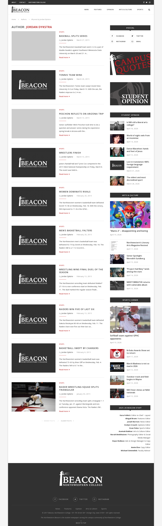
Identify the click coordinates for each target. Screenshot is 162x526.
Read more (63, 57)
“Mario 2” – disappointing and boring (129, 230)
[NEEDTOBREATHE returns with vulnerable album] (117, 285)
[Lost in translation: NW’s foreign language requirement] (117, 165)
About (14, 2)
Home (14, 19)
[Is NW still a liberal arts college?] (117, 125)
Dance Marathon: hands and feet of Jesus (137, 150)
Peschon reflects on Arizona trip (81, 113)
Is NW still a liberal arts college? (137, 123)
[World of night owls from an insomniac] (117, 139)
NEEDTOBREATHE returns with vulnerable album (138, 283)
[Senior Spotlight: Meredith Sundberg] (117, 259)
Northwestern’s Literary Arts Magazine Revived (138, 243)
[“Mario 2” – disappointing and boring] (130, 214)
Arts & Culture (125, 10)
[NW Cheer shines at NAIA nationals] (117, 393)
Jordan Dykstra (67, 40)
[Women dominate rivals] (34, 201)
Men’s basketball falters (75, 230)
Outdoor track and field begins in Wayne (137, 378)
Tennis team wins (70, 74)
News (86, 10)
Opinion (110, 10)
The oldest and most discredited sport (136, 178)
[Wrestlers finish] (34, 162)
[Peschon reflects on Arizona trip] (34, 123)
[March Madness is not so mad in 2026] (117, 367)
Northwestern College (37, 2)
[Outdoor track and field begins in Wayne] (117, 380)
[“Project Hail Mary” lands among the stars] (117, 272)
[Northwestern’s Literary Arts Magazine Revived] (117, 246)
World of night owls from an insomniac (138, 136)
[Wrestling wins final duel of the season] (34, 279)
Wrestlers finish (70, 152)
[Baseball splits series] (34, 46)
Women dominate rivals (74, 191)
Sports (140, 10)
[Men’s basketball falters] (34, 240)
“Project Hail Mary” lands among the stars (138, 270)
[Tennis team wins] (34, 85)
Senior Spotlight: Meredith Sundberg (136, 257)
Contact (22, 2)
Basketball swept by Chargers (79, 348)
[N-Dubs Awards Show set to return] (117, 354)
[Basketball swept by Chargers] (34, 358)
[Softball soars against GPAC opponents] (130, 319)
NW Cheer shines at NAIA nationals (138, 391)
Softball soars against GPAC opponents (124, 337)
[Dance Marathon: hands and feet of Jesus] (117, 152)
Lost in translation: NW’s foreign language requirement (138, 164)
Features (98, 10)
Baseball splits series (73, 36)
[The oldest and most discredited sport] (117, 181)
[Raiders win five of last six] (34, 319)
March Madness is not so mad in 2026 (138, 364)
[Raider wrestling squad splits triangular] (34, 397)
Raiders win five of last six (76, 309)
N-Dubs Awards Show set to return (138, 351)
